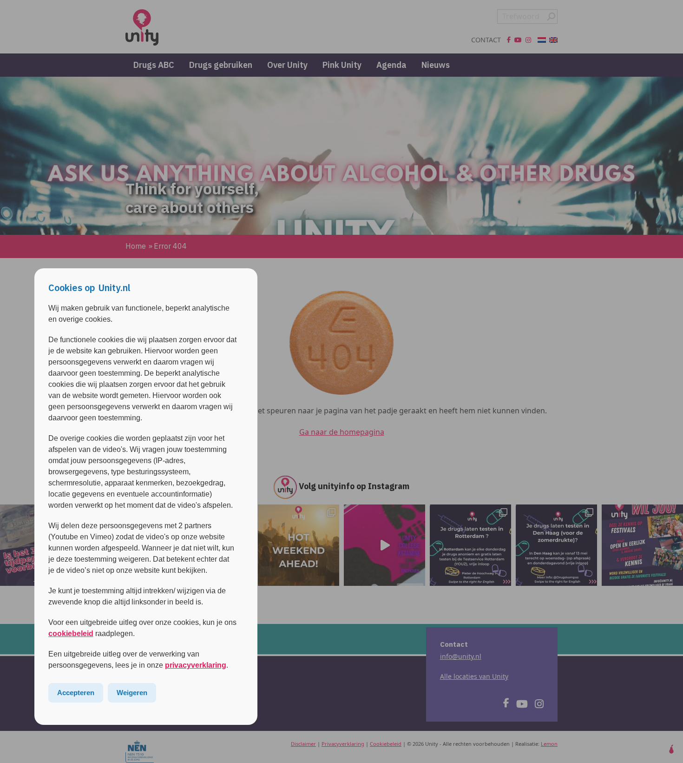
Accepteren (75, 693)
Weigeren (132, 693)
